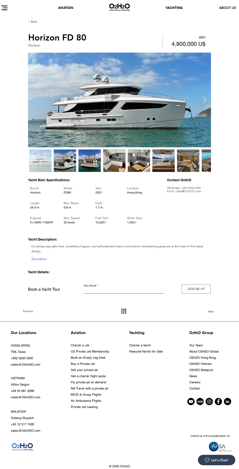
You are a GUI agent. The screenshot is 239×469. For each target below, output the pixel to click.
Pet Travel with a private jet (89, 388)
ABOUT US (227, 8)
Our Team (196, 345)
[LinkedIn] (227, 401)
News (193, 376)
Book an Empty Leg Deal (88, 357)
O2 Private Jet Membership (90, 351)
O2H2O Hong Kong (202, 357)
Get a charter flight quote (88, 376)
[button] (41, 21)
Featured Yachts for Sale (146, 351)
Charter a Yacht (140, 345)
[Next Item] (204, 100)
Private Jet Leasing (84, 407)
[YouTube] (191, 401)
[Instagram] (209, 401)
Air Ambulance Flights (86, 401)
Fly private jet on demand (88, 382)
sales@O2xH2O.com (188, 191)
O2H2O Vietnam (200, 364)
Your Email (90, 285)
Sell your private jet (84, 370)
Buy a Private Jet (83, 364)
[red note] (200, 401)
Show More (38, 258)
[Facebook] (218, 401)
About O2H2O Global (204, 351)
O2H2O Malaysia (201, 370)
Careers (195, 382)
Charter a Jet (80, 345)
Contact (194, 388)
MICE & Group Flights (86, 394)
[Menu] (4, 7)
